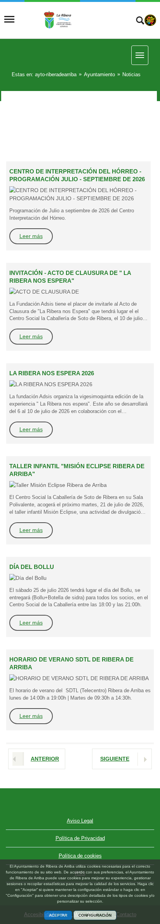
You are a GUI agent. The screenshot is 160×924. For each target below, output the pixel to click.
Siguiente (114, 759)
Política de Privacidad (80, 838)
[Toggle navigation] (9, 19)
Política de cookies (80, 856)
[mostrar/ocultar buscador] (140, 21)
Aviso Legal (80, 821)
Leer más (31, 236)
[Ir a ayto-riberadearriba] (71, 19)
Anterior (45, 759)
